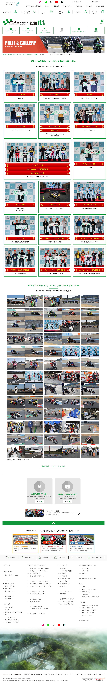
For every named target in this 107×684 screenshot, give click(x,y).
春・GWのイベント (10, 586)
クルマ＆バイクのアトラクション (39, 581)
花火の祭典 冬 (9, 599)
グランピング (85, 568)
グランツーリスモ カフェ (88, 615)
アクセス (89, 6)
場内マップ (79, 6)
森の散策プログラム (35, 599)
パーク (7, 609)
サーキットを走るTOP (66, 591)
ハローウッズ (8, 607)
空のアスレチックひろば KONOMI (39, 568)
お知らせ (102, 23)
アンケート (100, 674)
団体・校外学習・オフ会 (11, 575)
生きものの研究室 (35, 601)
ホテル (7, 614)
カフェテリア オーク (87, 608)
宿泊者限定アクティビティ (89, 578)
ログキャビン (85, 571)
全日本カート (64, 586)
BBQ (83, 576)
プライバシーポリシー (64, 674)
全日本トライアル (65, 583)
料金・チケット (67, 6)
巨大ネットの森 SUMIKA (37, 576)
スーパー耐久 (64, 581)
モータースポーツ (76, 1)
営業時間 (56, 6)
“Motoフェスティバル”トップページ (12, 54)
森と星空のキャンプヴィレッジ (13, 612)
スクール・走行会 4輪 (66, 604)
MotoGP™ (63, 568)
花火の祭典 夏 (9, 596)
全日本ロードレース (65, 578)
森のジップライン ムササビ (37, 594)
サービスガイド (100, 6)
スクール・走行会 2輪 (66, 601)
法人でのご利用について (49, 674)
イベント (47, 6)
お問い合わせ (91, 674)
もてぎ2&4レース (65, 576)
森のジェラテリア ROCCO (89, 610)
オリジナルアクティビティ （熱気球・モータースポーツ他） (39, 607)
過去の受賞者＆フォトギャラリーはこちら (53, 466)
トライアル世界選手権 (66, 571)
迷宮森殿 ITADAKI (35, 573)
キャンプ (84, 573)
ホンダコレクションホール (12, 619)
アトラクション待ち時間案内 (33, 6)
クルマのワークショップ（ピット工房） (41, 586)
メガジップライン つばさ (37, 591)
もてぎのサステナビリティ (37, 614)
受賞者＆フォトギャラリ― (30, 54)
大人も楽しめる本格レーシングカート (40, 583)
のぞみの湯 (85, 594)
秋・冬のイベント (10, 591)
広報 (32, 674)
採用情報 (38, 674)
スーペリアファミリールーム (90, 589)
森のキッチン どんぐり (88, 613)
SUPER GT (63, 573)
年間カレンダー (9, 583)
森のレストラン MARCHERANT (90, 597)
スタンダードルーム (87, 592)
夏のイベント (8, 588)
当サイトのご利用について (79, 674)
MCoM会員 (63, 594)
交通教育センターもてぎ (11, 622)
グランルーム (85, 587)
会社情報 (26, 674)
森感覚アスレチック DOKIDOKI (38, 571)
